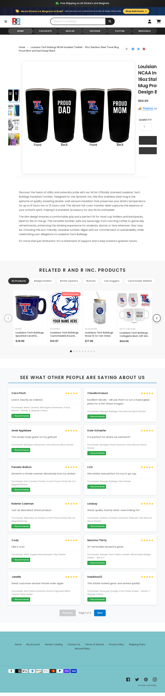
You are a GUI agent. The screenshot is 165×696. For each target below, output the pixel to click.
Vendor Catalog (54, 644)
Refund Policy (82, 648)
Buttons (91, 280)
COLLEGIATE (45, 31)
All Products (19, 280)
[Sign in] (149, 21)
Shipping (148, 108)
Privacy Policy (116, 644)
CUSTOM (119, 31)
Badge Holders (43, 280)
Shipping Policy (137, 644)
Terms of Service (94, 644)
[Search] (109, 21)
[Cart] (158, 21)
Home (22, 47)
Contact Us (73, 644)
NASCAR (70, 31)
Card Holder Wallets (140, 280)
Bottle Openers (69, 280)
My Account (33, 644)
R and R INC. (151, 685)
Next (99, 612)
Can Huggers (111, 280)
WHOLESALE (144, 31)
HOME (20, 31)
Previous (68, 612)
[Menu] (6, 21)
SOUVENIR (95, 31)
